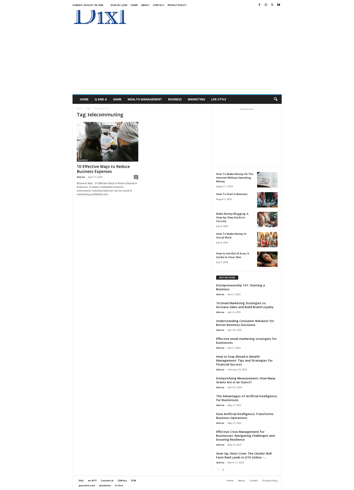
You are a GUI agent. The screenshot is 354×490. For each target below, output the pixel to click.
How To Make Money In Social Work (231, 235)
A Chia (119, 485)
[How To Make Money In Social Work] (267, 239)
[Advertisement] (207, 19)
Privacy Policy (177, 5)
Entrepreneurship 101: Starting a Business (240, 287)
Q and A (101, 99)
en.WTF (92, 480)
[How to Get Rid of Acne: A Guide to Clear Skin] (267, 259)
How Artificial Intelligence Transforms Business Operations (244, 416)
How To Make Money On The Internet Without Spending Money (234, 177)
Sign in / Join (118, 5)
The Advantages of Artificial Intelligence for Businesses (246, 398)
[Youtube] (278, 5)
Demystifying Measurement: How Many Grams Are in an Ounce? (245, 380)
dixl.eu (81, 176)
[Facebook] (259, 5)
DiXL (81, 480)
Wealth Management (145, 99)
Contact (158, 5)
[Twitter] (272, 5)
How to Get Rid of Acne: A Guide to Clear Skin (232, 255)
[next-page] (223, 469)
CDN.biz (122, 480)
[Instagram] (265, 5)
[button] (275, 99)
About (145, 5)
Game (117, 99)
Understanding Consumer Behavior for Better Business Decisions (245, 323)
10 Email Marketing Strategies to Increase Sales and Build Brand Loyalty (244, 305)
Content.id (107, 480)
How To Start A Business (231, 194)
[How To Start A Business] (267, 200)
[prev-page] (218, 469)
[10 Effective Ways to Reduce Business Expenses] (107, 142)
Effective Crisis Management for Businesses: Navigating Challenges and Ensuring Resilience (245, 435)
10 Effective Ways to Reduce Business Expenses (103, 169)
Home (134, 5)
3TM (133, 480)
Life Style (218, 99)
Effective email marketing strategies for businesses (246, 341)
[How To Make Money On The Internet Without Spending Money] (267, 179)
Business (175, 99)
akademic (105, 485)
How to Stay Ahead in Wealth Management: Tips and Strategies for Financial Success (244, 360)
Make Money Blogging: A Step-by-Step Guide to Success (232, 217)
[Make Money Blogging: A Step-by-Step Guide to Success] (267, 219)
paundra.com (87, 485)
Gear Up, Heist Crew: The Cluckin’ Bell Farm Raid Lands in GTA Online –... (244, 455)
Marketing (196, 99)
